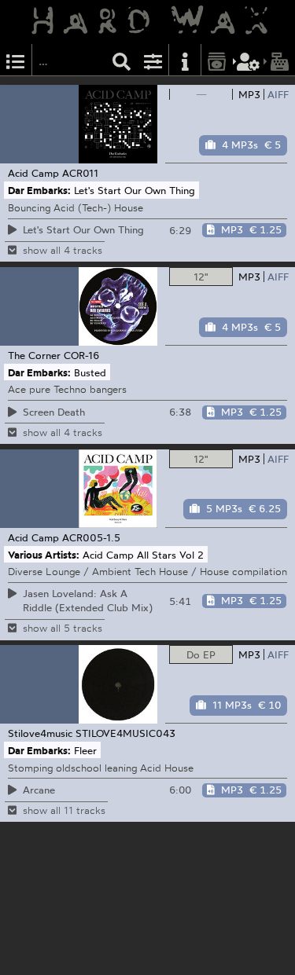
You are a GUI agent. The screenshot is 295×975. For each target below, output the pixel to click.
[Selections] (15, 60)
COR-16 (82, 355)
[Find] (122, 60)
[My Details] (248, 60)
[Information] (185, 60)
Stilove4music (40, 733)
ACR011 (80, 173)
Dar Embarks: (39, 190)
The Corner (34, 355)
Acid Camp (33, 173)
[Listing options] (153, 60)
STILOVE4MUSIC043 (125, 733)
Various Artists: (43, 554)
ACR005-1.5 (91, 537)
